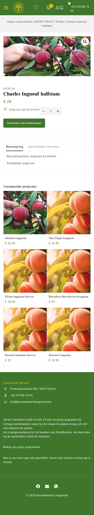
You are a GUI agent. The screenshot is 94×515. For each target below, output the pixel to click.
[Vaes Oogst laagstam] (69, 212)
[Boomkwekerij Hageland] (20, 7)
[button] (85, 42)
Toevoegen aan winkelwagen (24, 123)
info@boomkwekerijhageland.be (31, 402)
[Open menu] (6, 7)
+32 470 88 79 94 (21, 395)
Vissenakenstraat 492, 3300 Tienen (33, 389)
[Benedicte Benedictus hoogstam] (69, 271)
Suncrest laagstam (60, 355)
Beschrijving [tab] (14, 146)
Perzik (9, 88)
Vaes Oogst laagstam (61, 238)
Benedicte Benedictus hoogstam (68, 296)
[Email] (47, 486)
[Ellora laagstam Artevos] (25, 271)
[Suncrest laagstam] (69, 329)
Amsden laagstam (15, 238)
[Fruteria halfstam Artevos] (25, 329)
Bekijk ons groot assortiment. (22, 447)
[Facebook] (38, 486)
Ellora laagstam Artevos (19, 296)
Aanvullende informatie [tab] (43, 146)
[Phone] (56, 486)
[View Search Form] (61, 7)
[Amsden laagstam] (25, 212)
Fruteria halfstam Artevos (20, 355)
